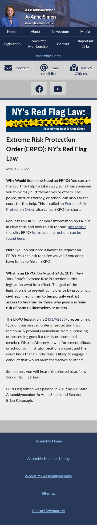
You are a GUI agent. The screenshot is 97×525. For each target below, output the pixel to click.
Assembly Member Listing (48, 458)
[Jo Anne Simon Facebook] (39, 88)
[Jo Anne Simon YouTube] (58, 88)
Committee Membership (38, 43)
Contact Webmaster (48, 510)
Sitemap (48, 493)
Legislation (12, 44)
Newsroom (60, 31)
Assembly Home (48, 56)
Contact (63, 44)
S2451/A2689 (54, 319)
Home (11, 31)
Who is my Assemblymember (48, 475)
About (35, 31)
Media (85, 31)
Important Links (85, 43)
